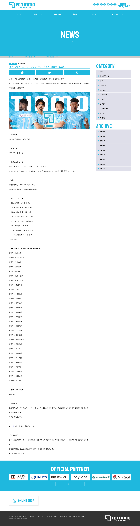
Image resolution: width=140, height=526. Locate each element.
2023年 (102, 145)
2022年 (102, 150)
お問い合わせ (64, 516)
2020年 (102, 159)
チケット (103, 85)
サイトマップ (42, 516)
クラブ (102, 104)
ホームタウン (104, 90)
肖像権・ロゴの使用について (17, 516)
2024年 (102, 141)
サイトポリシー (32, 516)
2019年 (102, 164)
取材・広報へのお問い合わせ (77, 516)
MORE (69, 484)
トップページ (12, 57)
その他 (102, 118)
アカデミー (104, 108)
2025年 (102, 136)
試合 (101, 80)
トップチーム (104, 76)
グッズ (102, 99)
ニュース (20, 57)
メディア (103, 113)
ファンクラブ (104, 94)
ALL (101, 71)
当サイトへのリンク (53, 516)
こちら (12, 426)
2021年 (102, 155)
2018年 (102, 169)
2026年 (102, 131)
